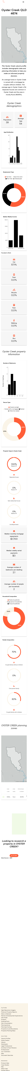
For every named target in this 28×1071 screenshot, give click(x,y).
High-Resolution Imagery (8, 1010)
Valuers (3, 1042)
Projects (3, 1019)
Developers (4, 1044)
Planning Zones (5, 1025)
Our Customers (5, 1051)
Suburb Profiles (5, 1038)
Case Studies (5, 1065)
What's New (4, 1068)
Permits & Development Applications (12, 1015)
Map (2, 1053)
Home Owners (5, 1040)
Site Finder (4, 1017)
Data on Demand (6, 1014)
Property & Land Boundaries (9, 1028)
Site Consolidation (6, 1023)
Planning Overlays (6, 1027)
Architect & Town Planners (9, 1047)
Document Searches (7, 1055)
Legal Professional (6, 1046)
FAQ (2, 1066)
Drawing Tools (5, 1021)
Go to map (14, 855)
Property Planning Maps (8, 1030)
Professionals (5, 1049)
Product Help (5, 1063)
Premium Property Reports (9, 1012)
